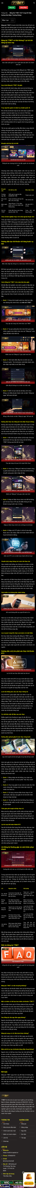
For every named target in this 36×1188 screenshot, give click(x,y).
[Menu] (2, 3)
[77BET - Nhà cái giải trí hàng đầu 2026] (18, 3)
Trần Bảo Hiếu (7, 1176)
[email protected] (8, 1161)
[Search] (34, 2)
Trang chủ (4, 13)
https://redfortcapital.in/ (10, 1152)
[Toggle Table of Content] (11, 20)
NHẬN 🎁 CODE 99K (29, 1183)
